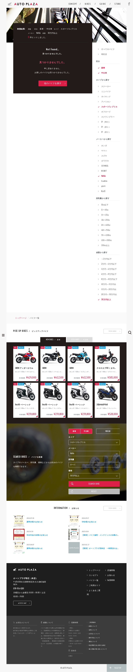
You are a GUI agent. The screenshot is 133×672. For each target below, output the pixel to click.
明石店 (104, 54)
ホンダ (104, 145)
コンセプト (93, 575)
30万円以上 (106, 299)
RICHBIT (104, 171)
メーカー (72, 448)
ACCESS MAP (22, 603)
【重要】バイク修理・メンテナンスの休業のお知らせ (103, 535)
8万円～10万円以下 (109, 279)
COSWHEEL (105, 166)
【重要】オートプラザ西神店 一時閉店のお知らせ (102, 548)
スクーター (106, 86)
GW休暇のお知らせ (89, 522)
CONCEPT (73, 4)
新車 (103, 68)
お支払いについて (94, 634)
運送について (93, 641)
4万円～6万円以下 (109, 269)
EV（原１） (106, 127)
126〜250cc (105, 220)
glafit (103, 186)
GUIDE (103, 4)
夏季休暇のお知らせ (35, 522)
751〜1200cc (106, 235)
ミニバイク (106, 91)
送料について (93, 630)
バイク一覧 (93, 580)
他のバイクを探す (52, 83)
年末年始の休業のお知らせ (37, 535)
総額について (93, 626)
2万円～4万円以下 (109, 264)
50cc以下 (104, 205)
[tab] (53, 339)
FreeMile (104, 181)
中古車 (104, 73)
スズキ (104, 156)
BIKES (88, 4)
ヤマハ (104, 150)
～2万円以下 (106, 259)
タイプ (71, 437)
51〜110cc (105, 210)
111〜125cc (105, 215)
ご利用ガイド (94, 585)
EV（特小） (106, 122)
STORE (118, 4)
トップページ (21, 318)
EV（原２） (106, 132)
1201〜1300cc (106, 240)
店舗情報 (111, 570)
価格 (70, 470)
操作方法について (94, 638)
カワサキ (105, 161)
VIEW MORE (113, 331)
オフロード (106, 112)
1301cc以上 (105, 245)
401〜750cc (105, 230)
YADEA (103, 176)
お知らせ (111, 575)
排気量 (71, 459)
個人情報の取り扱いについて (98, 649)
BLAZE (103, 191)
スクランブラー (108, 117)
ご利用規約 (92, 622)
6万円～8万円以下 (109, 274)
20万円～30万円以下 (107, 295)
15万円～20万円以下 (107, 290)
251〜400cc (105, 225)
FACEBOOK (111, 580)
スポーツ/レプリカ (109, 107)
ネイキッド (106, 96)
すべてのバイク (108, 49)
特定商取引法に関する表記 (97, 645)
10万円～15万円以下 (107, 285)
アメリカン (106, 101)
